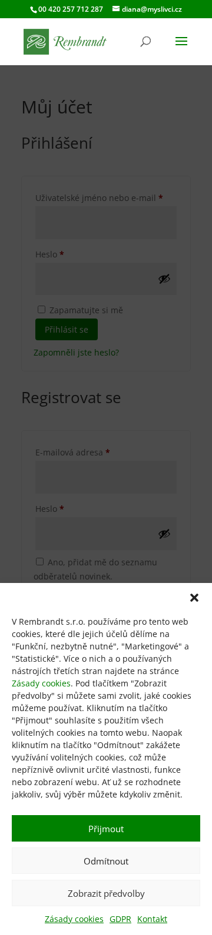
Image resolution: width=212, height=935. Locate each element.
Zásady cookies (41, 683)
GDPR (120, 918)
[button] (194, 598)
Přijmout (106, 829)
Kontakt (152, 918)
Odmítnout (106, 861)
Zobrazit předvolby (106, 893)
